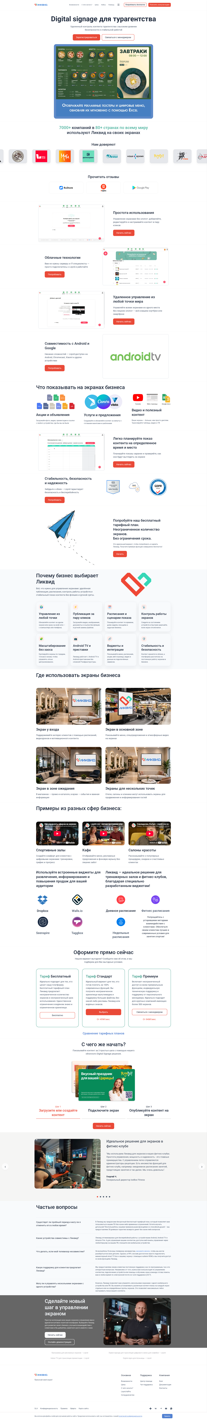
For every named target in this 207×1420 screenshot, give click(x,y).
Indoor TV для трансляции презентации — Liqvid (70, 1358)
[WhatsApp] (171, 1408)
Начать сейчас (123, 233)
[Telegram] (161, 1408)
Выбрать (103, 1012)
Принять (167, 1416)
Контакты (163, 1388)
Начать (120, 554)
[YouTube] (166, 1408)
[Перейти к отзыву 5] (109, 1196)
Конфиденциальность (49, 1408)
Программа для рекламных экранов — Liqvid (70, 1353)
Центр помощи (146, 1381)
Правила (63, 1408)
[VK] (155, 1408)
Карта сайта (84, 1408)
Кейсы (103, 5)
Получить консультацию (159, 5)
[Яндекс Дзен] (150, 1408)
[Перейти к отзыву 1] (97, 1196)
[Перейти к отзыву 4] (106, 1196)
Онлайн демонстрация (59, 1342)
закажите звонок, (143, 1251)
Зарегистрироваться (86, 37)
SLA (36, 1408)
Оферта (73, 1408)
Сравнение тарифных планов (103, 1033)
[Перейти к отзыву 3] (103, 1196)
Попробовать (54, 274)
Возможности (74, 5)
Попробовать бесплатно (135, 5)
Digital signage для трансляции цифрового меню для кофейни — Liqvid (137, 1353)
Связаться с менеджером (118, 37)
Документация (165, 1385)
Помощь (111, 5)
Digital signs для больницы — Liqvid (137, 1358)
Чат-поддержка (146, 1385)
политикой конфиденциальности (130, 1416)
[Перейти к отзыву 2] (100, 1196)
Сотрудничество (127, 1395)
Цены (97, 5)
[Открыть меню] (118, 4)
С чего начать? (87, 5)
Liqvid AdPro (126, 1392)
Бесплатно (57, 1015)
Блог (161, 1381)
